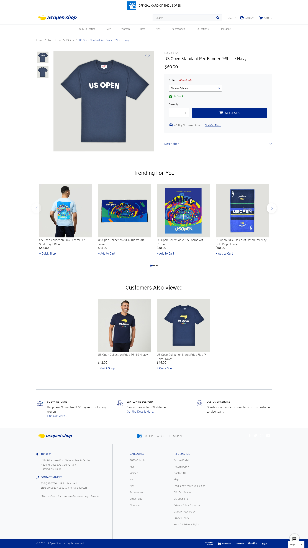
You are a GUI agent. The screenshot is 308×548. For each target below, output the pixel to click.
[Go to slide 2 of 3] (154, 265)
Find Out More (213, 125)
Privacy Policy (181, 518)
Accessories (178, 28)
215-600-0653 (49, 487)
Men (108, 28)
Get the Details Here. (140, 411)
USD (230, 17)
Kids (158, 28)
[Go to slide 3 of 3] (36, 208)
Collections (202, 28)
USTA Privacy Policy (185, 511)
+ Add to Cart (106, 253)
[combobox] (296, 544)
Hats (142, 28)
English (293, 544)
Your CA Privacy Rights (186, 524)
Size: (180, 80)
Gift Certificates (182, 492)
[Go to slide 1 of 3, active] (151, 265)
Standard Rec (171, 52)
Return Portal (181, 460)
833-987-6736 (49, 483)
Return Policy (181, 466)
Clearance (225, 28)
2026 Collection (87, 28)
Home (39, 40)
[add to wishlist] (147, 57)
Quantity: (174, 104)
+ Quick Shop (47, 253)
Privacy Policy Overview (187, 505)
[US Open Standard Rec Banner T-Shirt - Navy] (42, 57)
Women (125, 28)
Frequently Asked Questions (189, 485)
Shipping (178, 479)
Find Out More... (57, 416)
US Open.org (181, 498)
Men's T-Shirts (66, 40)
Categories (137, 453)
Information (182, 453)
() (268, 17)
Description (171, 144)
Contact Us (180, 473)
